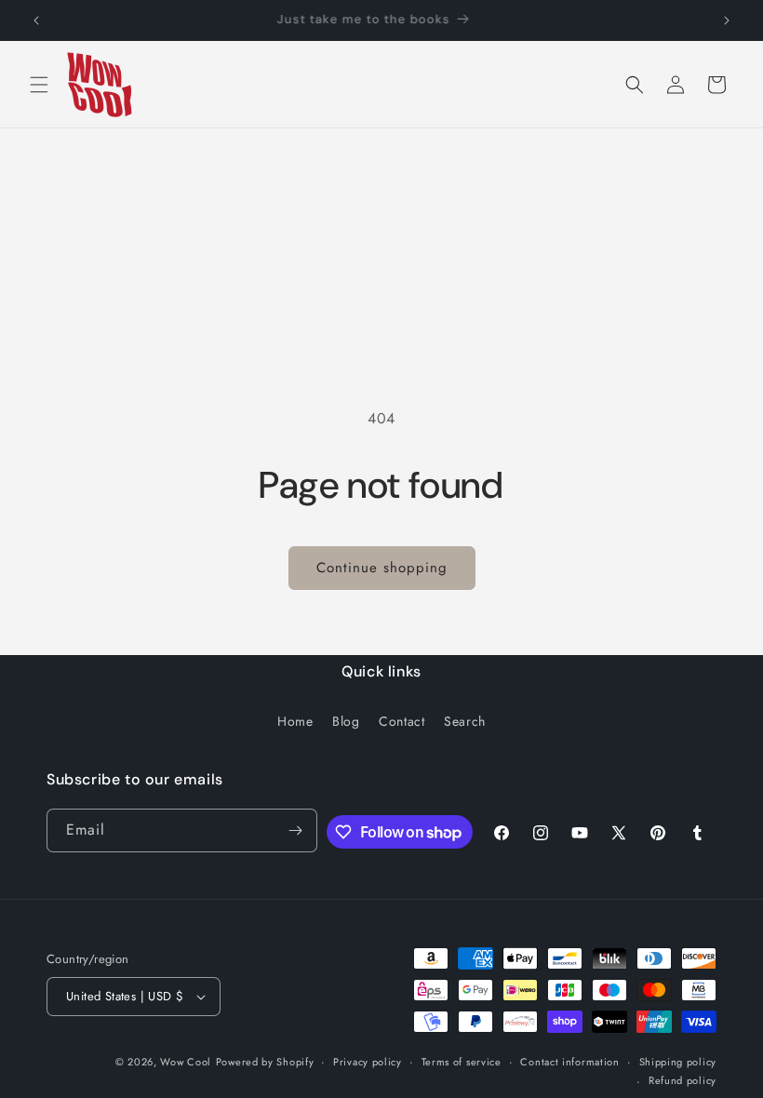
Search (465, 721)
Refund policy (682, 1080)
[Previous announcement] (36, 20)
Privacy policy (367, 1061)
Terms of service (462, 1061)
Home (295, 721)
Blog (345, 721)
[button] (39, 84)
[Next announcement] (726, 20)
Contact (401, 721)
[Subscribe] (295, 830)
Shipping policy (678, 1061)
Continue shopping (382, 567)
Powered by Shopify (265, 1061)
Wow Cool (185, 1061)
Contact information (569, 1061)
